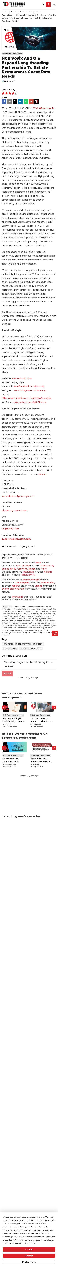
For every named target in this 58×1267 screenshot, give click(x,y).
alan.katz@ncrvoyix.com (15, 510)
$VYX (36, 108)
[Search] (43, 4)
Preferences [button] (29, 1243)
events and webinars (13, 588)
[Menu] (53, 4)
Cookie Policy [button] (14, 1240)
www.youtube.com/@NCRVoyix (29, 402)
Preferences (29, 1262)
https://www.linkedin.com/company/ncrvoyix (26, 398)
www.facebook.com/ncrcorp (29, 386)
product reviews (18, 568)
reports (16, 585)
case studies (47, 582)
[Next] (54, 707)
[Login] (48, 4)
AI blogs (48, 571)
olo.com (42, 474)
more (44, 568)
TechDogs (17, 596)
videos (38, 585)
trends (31, 568)
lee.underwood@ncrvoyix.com (18, 496)
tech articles (23, 565)
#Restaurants (46, 108)
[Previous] (4, 707)
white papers (22, 582)
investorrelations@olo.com (16, 539)
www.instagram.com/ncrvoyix (30, 390)
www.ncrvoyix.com (22, 378)
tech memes (28, 574)
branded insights (32, 579)
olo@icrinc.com (10, 528)
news (38, 562)
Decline (29, 1256)
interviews (28, 571)
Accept (29, 1249)
